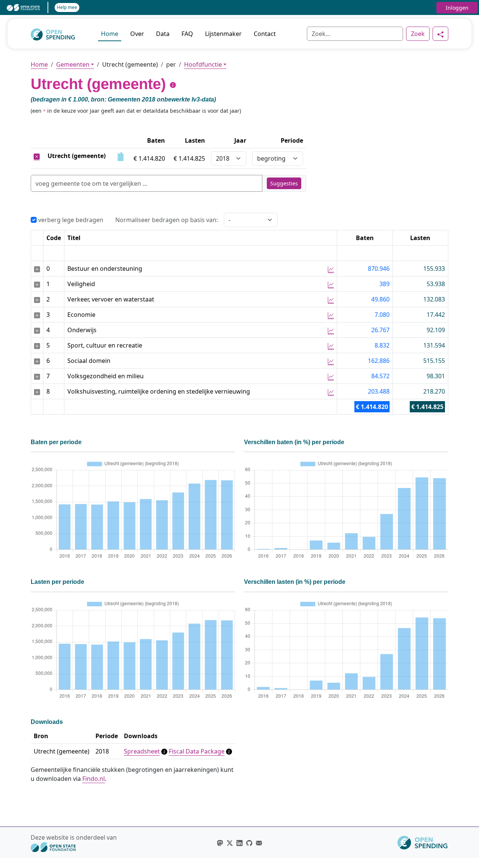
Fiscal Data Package (197, 751)
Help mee (67, 7)
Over (137, 34)
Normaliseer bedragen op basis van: (166, 220)
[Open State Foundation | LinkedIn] (239, 843)
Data (163, 34)
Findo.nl (93, 778)
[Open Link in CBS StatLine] (120, 156)
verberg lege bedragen (70, 220)
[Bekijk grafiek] (331, 268)
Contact (265, 34)
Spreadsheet (142, 751)
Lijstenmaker (223, 34)
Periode (292, 140)
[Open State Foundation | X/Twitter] (230, 843)
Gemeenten (72, 64)
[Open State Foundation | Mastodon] (220, 843)
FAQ (187, 34)
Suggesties (284, 183)
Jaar (240, 140)
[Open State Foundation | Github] (249, 843)
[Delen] (440, 34)
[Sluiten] (37, 156)
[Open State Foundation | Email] (259, 843)
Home (109, 34)
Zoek (418, 34)
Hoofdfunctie (203, 64)
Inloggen (457, 7)
